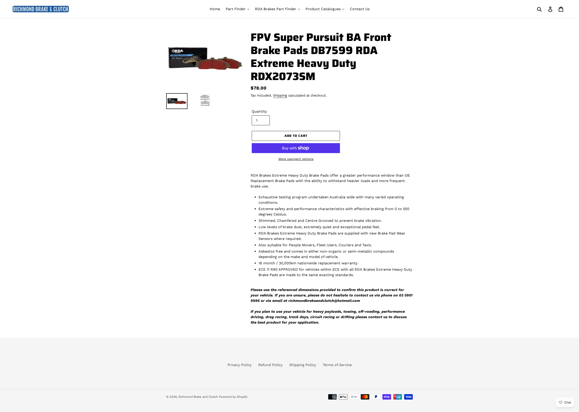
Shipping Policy (302, 365)
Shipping (280, 95)
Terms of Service (337, 365)
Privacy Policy (240, 365)
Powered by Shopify (233, 396)
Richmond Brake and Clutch (198, 396)
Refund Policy (270, 365)
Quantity (259, 111)
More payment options (295, 159)
